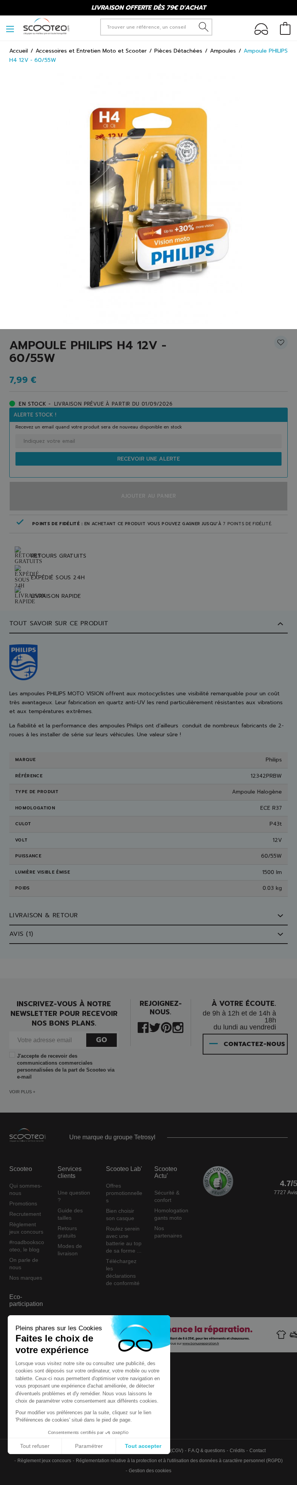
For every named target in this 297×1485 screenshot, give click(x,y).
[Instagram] (177, 1027)
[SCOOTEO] (46, 26)
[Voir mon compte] (261, 30)
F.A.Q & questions (206, 1450)
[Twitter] (155, 1027)
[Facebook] (143, 1027)
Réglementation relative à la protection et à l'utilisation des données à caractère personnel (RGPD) (179, 1460)
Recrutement (25, 1214)
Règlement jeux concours (44, 1460)
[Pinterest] (166, 1027)
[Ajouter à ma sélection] (281, 345)
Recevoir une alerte (148, 459)
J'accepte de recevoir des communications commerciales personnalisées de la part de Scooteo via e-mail (65, 1066)
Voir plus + (22, 1091)
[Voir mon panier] (285, 29)
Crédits (237, 1450)
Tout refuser (35, 1446)
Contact (257, 1450)
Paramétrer (89, 1446)
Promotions (23, 1203)
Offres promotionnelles (124, 1193)
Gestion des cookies (150, 1470)
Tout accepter (143, 1446)
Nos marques (25, 1278)
